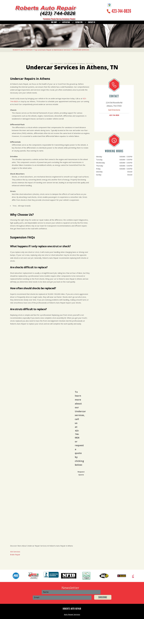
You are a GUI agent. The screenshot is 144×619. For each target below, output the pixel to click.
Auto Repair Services (72, 614)
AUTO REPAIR (66, 22)
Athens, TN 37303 (87, 63)
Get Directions (114, 110)
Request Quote (81, 473)
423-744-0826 (121, 11)
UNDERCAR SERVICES (80, 50)
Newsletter (70, 587)
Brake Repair (15, 554)
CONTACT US (91, 22)
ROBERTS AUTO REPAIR (22, 50)
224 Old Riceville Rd (71, 63)
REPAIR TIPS (78, 22)
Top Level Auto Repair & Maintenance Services (52, 50)
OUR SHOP (54, 22)
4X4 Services (15, 551)
